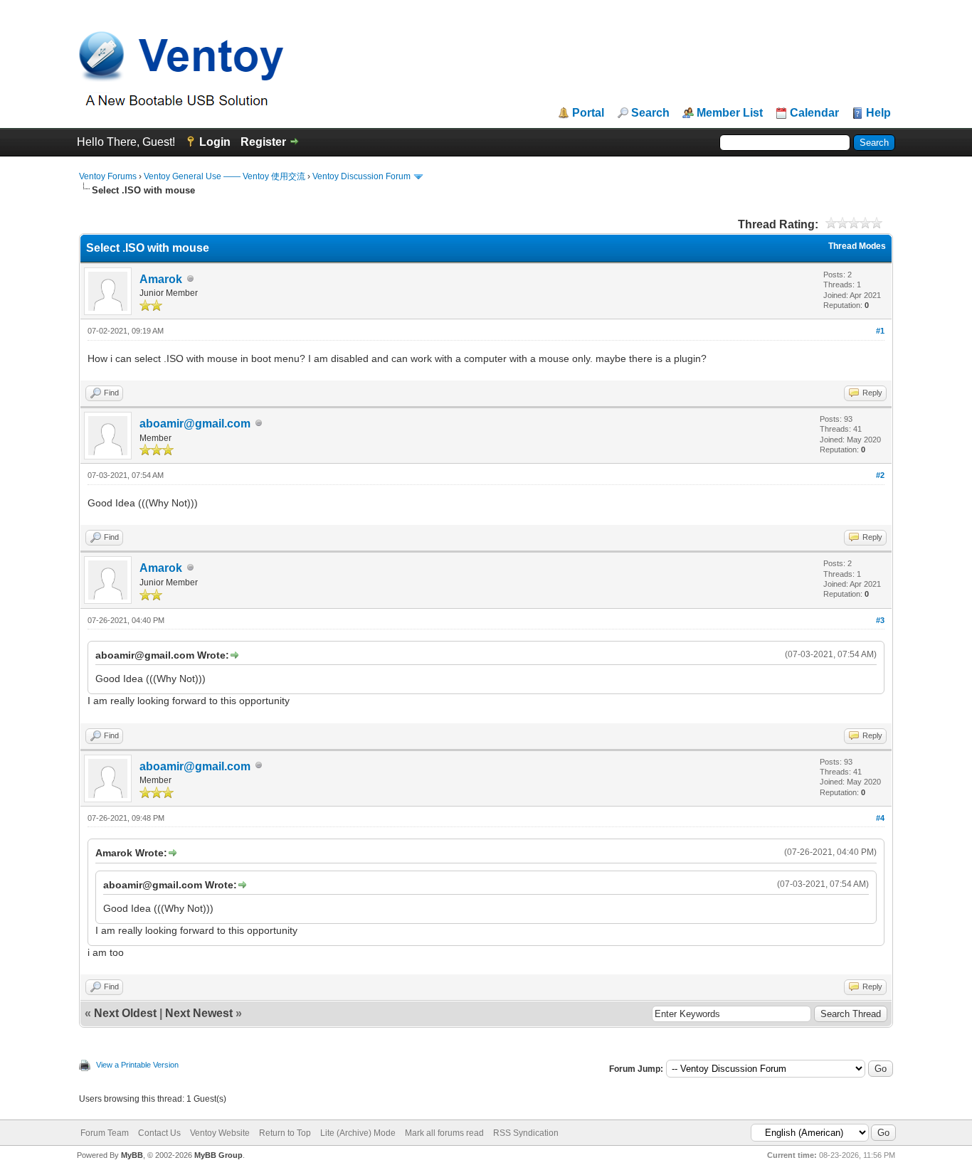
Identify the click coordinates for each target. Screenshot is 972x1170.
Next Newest (199, 1013)
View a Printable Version (137, 1064)
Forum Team (104, 1133)
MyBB (132, 1155)
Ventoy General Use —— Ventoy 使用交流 (224, 176)
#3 (880, 620)
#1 (880, 330)
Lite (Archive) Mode (358, 1133)
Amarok (160, 279)
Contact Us (159, 1133)
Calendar (814, 113)
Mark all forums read (444, 1133)
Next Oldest (125, 1013)
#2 (880, 475)
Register (263, 142)
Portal (588, 113)
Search (650, 113)
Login (215, 142)
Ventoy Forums (108, 176)
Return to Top (285, 1133)
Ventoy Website (220, 1133)
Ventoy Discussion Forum (361, 176)
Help (878, 113)
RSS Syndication (526, 1133)
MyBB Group (218, 1155)
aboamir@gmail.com (194, 424)
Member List (730, 113)
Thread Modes (857, 246)
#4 (880, 818)
